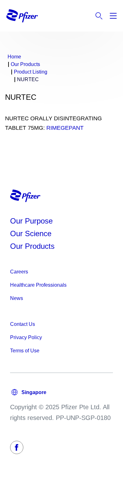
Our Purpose (31, 221)
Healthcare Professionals (38, 285)
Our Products (32, 246)
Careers (19, 271)
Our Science (30, 233)
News (16, 298)
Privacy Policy (26, 337)
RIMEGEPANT (65, 128)
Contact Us (22, 324)
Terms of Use (24, 350)
